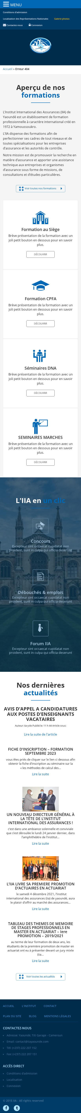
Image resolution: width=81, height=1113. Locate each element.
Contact (50, 1006)
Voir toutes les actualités (40, 976)
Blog (32, 1016)
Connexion (36, 25)
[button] (6, 4)
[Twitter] (17, 1108)
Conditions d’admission (15, 12)
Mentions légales (57, 1016)
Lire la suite (40, 774)
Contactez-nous (14, 25)
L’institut (29, 1006)
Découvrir (40, 254)
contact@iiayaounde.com (32, 1041)
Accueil (8, 1006)
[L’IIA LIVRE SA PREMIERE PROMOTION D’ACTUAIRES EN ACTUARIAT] (40, 868)
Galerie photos (61, 19)
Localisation (14, 1080)
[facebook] (6, 1108)
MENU (16, 5)
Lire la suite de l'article (40, 734)
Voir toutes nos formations (40, 188)
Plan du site (12, 1016)
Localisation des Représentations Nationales (25, 19)
